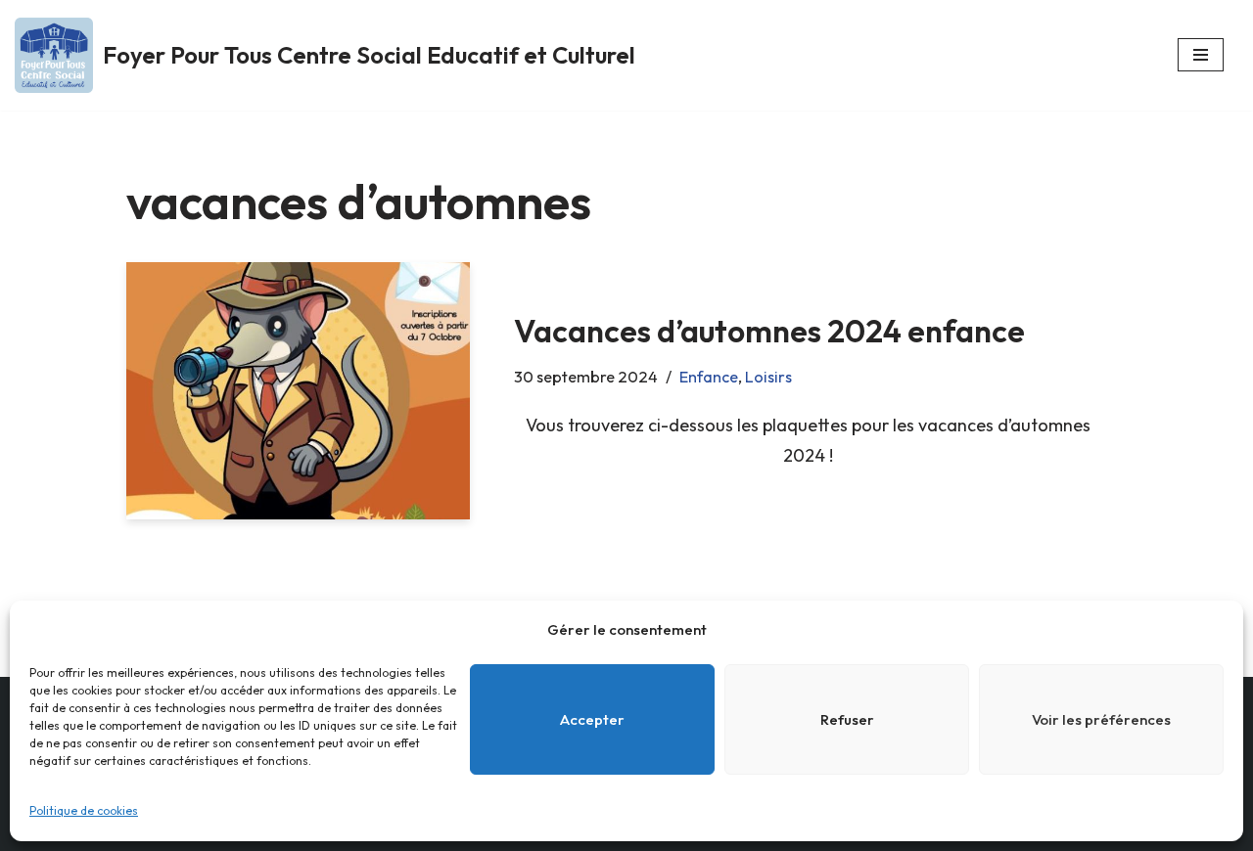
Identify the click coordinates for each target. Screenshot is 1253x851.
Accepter (592, 719)
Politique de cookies (83, 810)
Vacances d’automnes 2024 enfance (769, 330)
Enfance (708, 376)
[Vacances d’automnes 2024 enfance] (298, 390)
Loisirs (768, 376)
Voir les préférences (1101, 719)
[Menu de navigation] (1201, 54)
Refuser (847, 719)
